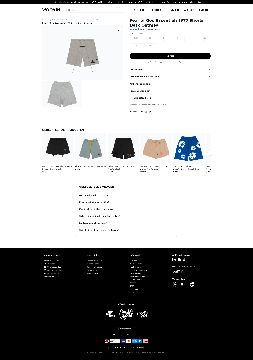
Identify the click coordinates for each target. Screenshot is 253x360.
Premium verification (138, 270)
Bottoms (58, 20)
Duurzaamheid (136, 280)
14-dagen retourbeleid (140, 98)
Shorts (69, 20)
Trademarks (134, 289)
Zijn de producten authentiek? (94, 202)
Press (132, 292)
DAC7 (132, 286)
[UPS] (191, 284)
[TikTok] (184, 259)
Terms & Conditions (94, 264)
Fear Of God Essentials (87, 20)
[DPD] (184, 284)
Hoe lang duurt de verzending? (94, 195)
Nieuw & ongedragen (140, 91)
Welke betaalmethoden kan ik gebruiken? (99, 216)
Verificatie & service (94, 261)
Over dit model (137, 69)
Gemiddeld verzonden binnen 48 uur (148, 105)
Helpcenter (51, 264)
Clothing (46, 20)
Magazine (174, 10)
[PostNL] (175, 284)
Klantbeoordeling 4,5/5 (141, 112)
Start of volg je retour (55, 270)
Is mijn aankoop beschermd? (93, 223)
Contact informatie (51, 273)
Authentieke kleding (140, 84)
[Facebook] (179, 259)
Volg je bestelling (54, 267)
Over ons (133, 261)
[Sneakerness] (110, 314)
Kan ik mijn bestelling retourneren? (96, 209)
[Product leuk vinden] (118, 29)
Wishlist (189, 10)
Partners (133, 283)
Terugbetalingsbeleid (95, 267)
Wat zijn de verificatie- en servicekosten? (99, 230)
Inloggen (203, 10)
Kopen (170, 56)
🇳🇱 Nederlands (125, 329)
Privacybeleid (92, 273)
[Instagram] (174, 259)
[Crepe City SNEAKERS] (142, 314)
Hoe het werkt (135, 267)
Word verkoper (136, 264)
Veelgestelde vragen (52, 276)
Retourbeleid (92, 270)
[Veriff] (177, 271)
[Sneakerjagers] (126, 314)
